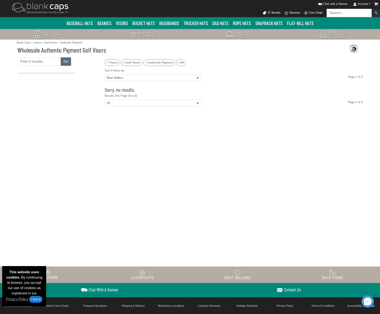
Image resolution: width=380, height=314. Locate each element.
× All (181, 62)
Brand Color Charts (57, 305)
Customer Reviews (209, 305)
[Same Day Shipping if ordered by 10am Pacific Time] (237, 34)
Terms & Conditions (323, 305)
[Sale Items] (332, 274)
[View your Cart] (376, 4)
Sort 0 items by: (115, 70)
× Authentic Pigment (159, 62)
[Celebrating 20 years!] (47, 34)
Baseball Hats (80, 23)
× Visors (112, 62)
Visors (122, 23)
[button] (332, 3)
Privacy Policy (17, 299)
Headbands (169, 23)
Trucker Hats (195, 23)
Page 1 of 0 (355, 102)
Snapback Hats (269, 23)
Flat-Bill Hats (300, 23)
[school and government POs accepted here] (332, 34)
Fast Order (315, 12)
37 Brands (274, 12)
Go (66, 61)
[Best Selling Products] (237, 274)
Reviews (294, 12)
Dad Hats (220, 23)
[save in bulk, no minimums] (142, 34)
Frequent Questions (95, 305)
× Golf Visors (132, 62)
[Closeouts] (142, 274)
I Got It (35, 299)
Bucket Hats (143, 23)
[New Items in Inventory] (47, 274)
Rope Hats (242, 23)
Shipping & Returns (133, 305)
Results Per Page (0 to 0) (121, 95)
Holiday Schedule (247, 305)
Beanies (104, 23)
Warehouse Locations (171, 305)
